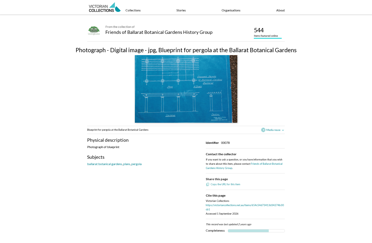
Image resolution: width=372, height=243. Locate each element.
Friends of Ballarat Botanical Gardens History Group (159, 32)
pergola (136, 164)
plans (126, 164)
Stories (181, 10)
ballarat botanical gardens (104, 164)
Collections (133, 10)
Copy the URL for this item (225, 184)
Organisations (231, 10)
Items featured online (266, 31)
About (280, 10)
